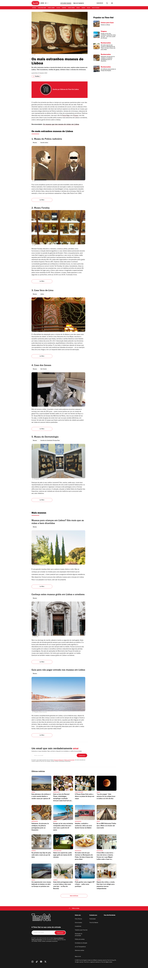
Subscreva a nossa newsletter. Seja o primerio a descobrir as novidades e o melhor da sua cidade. (57, 751)
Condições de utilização (81, 943)
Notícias (34, 7)
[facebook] (41, 962)
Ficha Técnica (78, 919)
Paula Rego (66, 115)
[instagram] (32, 962)
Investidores (78, 926)
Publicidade (92, 919)
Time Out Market (95, 7)
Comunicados (78, 922)
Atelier (88, 7)
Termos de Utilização (58, 760)
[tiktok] (37, 962)
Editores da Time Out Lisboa (69, 89)
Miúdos (78, 7)
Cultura (58, 7)
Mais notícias (74, 896)
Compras (64, 7)
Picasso (75, 115)
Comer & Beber (51, 7)
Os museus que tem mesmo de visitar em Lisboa (61, 124)
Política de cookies (79, 939)
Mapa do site (78, 956)
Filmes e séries (71, 7)
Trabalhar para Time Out (81, 930)
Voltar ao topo (75, 908)
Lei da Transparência (80, 946)
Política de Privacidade (69, 760)
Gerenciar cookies (79, 950)
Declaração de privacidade (78, 934)
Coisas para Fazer (42, 7)
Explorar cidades (65, 3)
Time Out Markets (78, 3)
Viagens (83, 7)
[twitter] (45, 962)
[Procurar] (107, 3)
